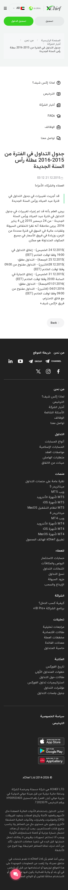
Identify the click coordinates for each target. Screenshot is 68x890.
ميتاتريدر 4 (57, 513)
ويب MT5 (57, 492)
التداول (59, 434)
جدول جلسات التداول (50, 693)
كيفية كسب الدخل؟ (51, 603)
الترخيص (49, 94)
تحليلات (58, 620)
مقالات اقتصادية (53, 632)
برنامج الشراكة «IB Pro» (48, 608)
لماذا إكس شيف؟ (43, 83)
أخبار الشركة (53, 44)
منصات (59, 474)
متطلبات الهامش (53, 457)
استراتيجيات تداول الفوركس (46, 682)
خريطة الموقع (42, 353)
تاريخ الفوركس (55, 667)
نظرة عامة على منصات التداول (45, 481)
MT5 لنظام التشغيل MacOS (45, 508)
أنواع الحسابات (54, 442)
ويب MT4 (57, 518)
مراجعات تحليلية (53, 627)
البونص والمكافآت (52, 563)
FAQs (51, 116)
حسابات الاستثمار (52, 558)
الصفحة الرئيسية (50, 40)
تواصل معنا (48, 138)
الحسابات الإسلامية (51, 447)
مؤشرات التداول (54, 688)
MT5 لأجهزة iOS (53, 502)
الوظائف (50, 127)
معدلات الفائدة (54, 643)
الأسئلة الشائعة (54, 412)
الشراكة (59, 596)
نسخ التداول (56, 574)
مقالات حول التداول (51, 677)
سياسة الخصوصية (52, 717)
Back (54, 323)
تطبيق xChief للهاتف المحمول (45, 540)
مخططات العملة (54, 637)
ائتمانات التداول (53, 569)
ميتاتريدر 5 (57, 487)
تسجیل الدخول (18, 21)
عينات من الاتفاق (53, 463)
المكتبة (59, 659)
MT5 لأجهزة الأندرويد (50, 497)
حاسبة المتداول (54, 648)
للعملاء (60, 551)
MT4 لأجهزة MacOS (51, 534)
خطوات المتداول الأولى (49, 672)
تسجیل (49, 21)
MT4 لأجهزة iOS (53, 529)
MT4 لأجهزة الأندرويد (50, 524)
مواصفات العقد (54, 452)
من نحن (29, 40)
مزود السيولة (56, 579)
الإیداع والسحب (54, 585)
